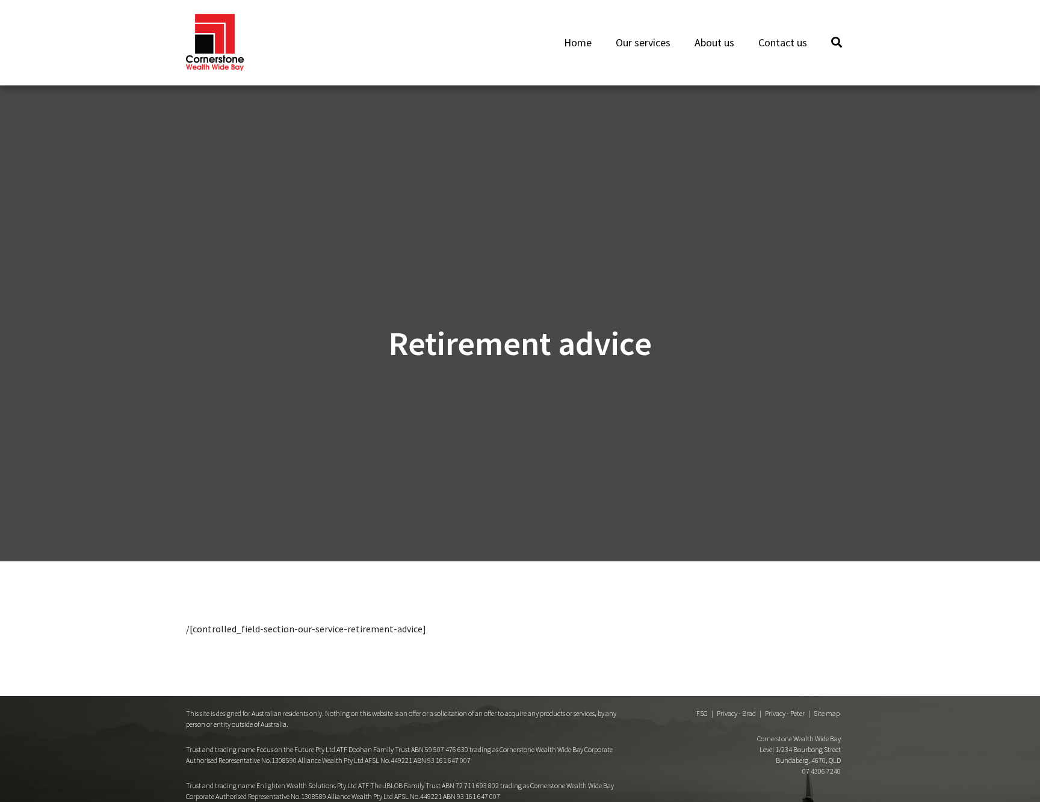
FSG (702, 713)
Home (578, 42)
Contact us (782, 42)
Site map (827, 713)
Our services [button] (643, 42)
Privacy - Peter (785, 713)
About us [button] (714, 42)
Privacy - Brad (736, 713)
